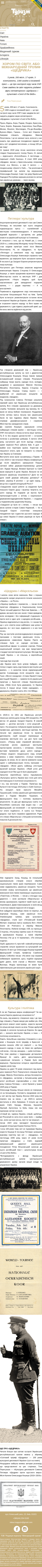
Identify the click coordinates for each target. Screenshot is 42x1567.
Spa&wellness (7, 48)
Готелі (3, 44)
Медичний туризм (9, 51)
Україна (4, 37)
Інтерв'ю (4, 55)
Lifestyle (4, 59)
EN (23, 20)
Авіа (2, 40)
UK (19, 20)
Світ (2, 33)
